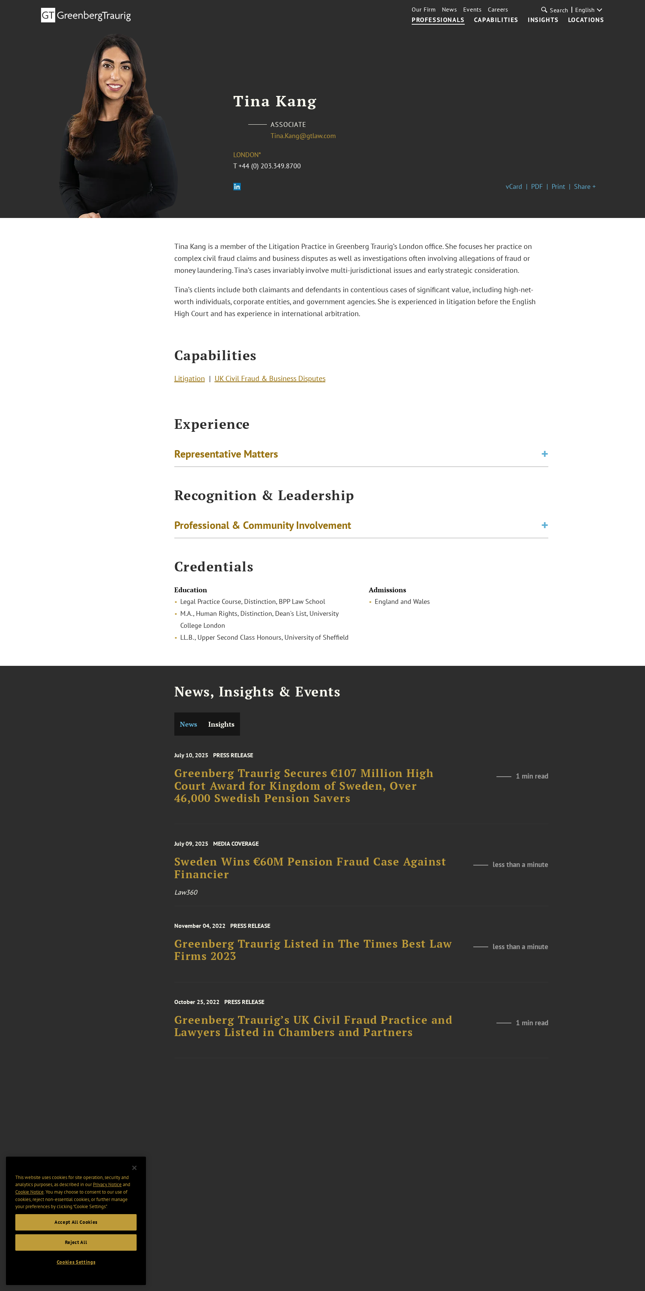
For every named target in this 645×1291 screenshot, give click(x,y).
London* (247, 154)
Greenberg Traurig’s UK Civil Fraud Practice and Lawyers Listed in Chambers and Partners (313, 1026)
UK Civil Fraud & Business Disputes (270, 378)
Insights (543, 20)
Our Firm (424, 9)
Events (472, 9)
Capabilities (496, 20)
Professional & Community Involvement (262, 525)
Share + (585, 186)
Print (558, 186)
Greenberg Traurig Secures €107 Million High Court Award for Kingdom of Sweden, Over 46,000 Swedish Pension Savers (304, 785)
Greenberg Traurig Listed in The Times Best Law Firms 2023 (313, 950)
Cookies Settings (76, 1262)
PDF (537, 186)
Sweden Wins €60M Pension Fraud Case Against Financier (310, 867)
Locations (586, 20)
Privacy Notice (107, 1184)
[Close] (134, 1168)
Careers (498, 9)
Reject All (76, 1242)
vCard (514, 186)
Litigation (189, 378)
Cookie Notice (29, 1192)
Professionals (438, 20)
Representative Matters (226, 454)
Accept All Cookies (75, 1222)
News (449, 9)
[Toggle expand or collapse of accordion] (544, 454)
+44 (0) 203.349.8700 (270, 166)
